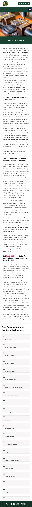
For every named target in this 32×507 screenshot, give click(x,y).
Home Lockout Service (10, 404)
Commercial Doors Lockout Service (14, 387)
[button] (29, 9)
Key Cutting (8, 412)
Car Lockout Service (10, 371)
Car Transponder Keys (10, 379)
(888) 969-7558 (12, 256)
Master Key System (10, 476)
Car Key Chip (8, 339)
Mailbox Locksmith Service (12, 460)
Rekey (6, 485)
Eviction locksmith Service (11, 396)
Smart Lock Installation (11, 501)
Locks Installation (9, 436)
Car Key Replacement (10, 355)
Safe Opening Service (10, 493)
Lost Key (7, 452)
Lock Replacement (9, 428)
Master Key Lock (9, 468)
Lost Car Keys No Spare (11, 444)
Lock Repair (8, 420)
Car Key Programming (10, 347)
